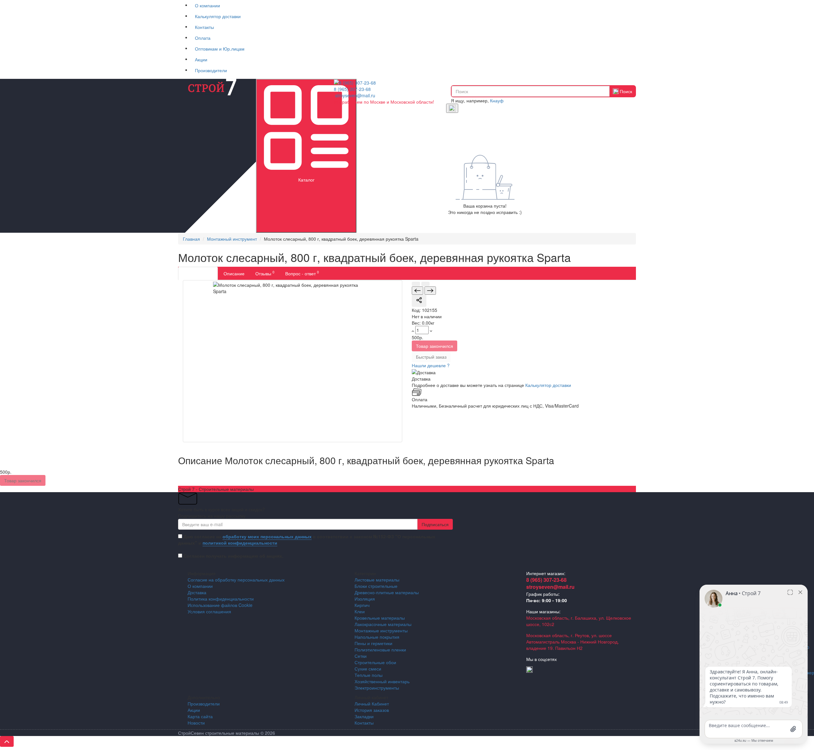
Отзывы (264, 273)
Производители (211, 70)
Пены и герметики (373, 643)
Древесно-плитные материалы (387, 592)
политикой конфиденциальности (240, 543)
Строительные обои (375, 662)
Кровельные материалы (380, 618)
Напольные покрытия (377, 637)
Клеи (360, 611)
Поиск (625, 91)
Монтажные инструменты (381, 630)
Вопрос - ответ (302, 273)
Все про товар (198, 273)
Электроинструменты (377, 688)
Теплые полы (369, 675)
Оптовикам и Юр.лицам (220, 48)
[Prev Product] (417, 290)
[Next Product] (430, 290)
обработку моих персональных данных (267, 536)
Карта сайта (200, 716)
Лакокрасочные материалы (383, 624)
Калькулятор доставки (218, 16)
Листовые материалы (377, 579)
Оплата (202, 38)
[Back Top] (7, 741)
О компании (207, 5)
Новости (196, 722)
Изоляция (365, 598)
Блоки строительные (376, 586)
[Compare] (416, 284)
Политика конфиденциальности (221, 598)
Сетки (361, 656)
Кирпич (362, 605)
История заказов (372, 710)
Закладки (364, 716)
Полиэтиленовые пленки (380, 649)
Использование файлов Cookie (220, 605)
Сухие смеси (368, 668)
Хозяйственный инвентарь (382, 681)
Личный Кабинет (372, 703)
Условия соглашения (209, 611)
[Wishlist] (425, 284)
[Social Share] (419, 301)
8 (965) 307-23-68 (352, 89)
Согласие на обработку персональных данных (236, 579)
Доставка (197, 592)
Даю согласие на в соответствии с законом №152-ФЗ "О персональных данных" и (306, 539)
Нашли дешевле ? (431, 365)
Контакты (204, 27)
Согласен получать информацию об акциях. (233, 556)
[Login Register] (452, 108)
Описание (234, 273)
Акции (201, 59)
